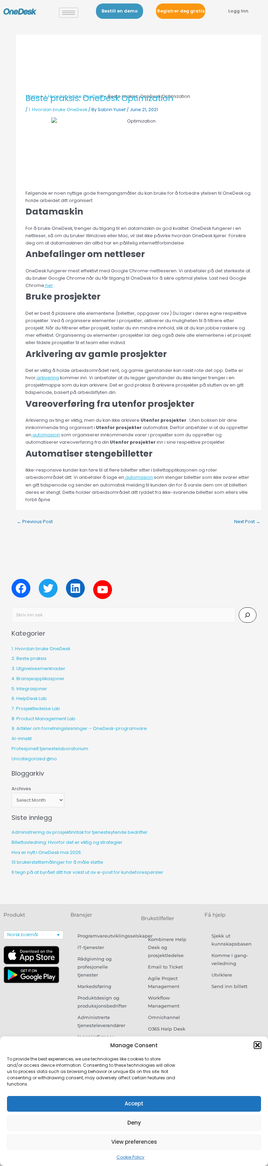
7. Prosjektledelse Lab (36, 709)
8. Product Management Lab (43, 719)
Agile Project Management (163, 982)
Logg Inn (238, 11)
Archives (21, 789)
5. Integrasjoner (29, 689)
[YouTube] (102, 589)
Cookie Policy (130, 1157)
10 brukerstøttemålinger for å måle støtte (57, 862)
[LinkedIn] (75, 588)
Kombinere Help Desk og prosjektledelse (167, 947)
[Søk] (248, 615)
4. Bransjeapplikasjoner (38, 679)
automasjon (45, 435)
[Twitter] (48, 588)
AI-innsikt (22, 738)
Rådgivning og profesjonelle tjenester (94, 967)
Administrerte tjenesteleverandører (101, 1021)
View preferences (134, 1141)
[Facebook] (21, 588)
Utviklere (221, 975)
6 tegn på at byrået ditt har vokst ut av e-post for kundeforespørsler (87, 872)
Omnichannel (164, 1017)
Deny (134, 1122)
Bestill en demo (120, 11)
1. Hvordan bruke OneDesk (58, 109)
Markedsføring (94, 986)
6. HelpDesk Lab (29, 698)
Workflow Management (163, 1002)
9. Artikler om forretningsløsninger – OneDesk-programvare (79, 728)
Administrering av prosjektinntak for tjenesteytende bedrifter (80, 832)
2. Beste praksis (29, 658)
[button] (257, 1045)
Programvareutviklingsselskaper (104, 936)
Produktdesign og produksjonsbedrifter (102, 1002)
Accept (134, 1103)
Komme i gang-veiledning (229, 959)
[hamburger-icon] (68, 13)
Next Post (247, 521)
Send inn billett (229, 986)
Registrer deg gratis (180, 11)
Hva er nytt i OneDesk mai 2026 (46, 852)
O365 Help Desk (166, 1029)
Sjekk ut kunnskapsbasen (231, 940)
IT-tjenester (90, 947)
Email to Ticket (165, 967)
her (48, 285)
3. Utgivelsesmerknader (38, 668)
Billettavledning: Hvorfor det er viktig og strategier (67, 842)
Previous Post (35, 521)
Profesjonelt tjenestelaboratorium (50, 749)
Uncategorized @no (34, 759)
